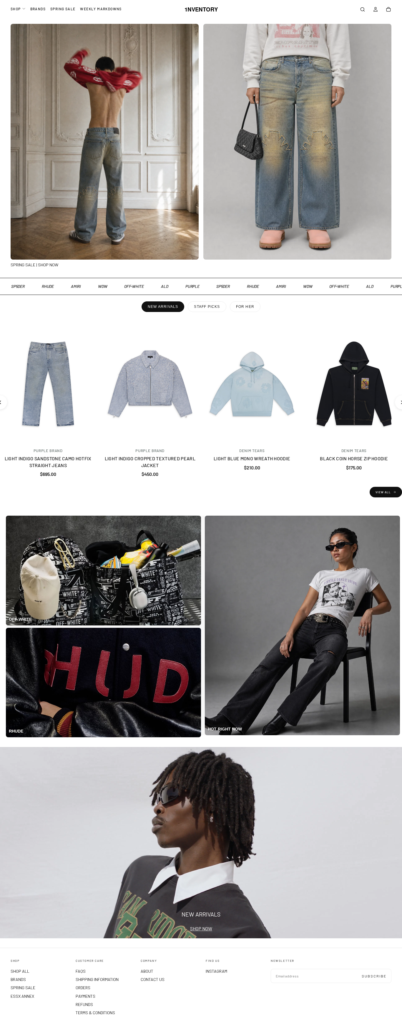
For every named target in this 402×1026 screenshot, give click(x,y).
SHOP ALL (20, 971)
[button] (363, 10)
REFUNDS (84, 1004)
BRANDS (38, 9)
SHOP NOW (201, 928)
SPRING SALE (62, 9)
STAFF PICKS (207, 307)
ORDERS (83, 987)
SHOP (16, 9)
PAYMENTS (85, 996)
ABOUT (147, 971)
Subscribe (374, 976)
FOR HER (245, 307)
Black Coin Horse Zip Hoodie (354, 458)
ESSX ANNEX (22, 996)
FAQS (81, 971)
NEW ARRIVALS (163, 307)
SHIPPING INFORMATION (97, 979)
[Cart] (388, 10)
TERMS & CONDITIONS (95, 1012)
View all (383, 492)
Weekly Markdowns (101, 9)
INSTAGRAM (216, 971)
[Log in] (375, 10)
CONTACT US (153, 979)
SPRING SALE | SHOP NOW (34, 264)
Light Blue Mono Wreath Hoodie (252, 458)
